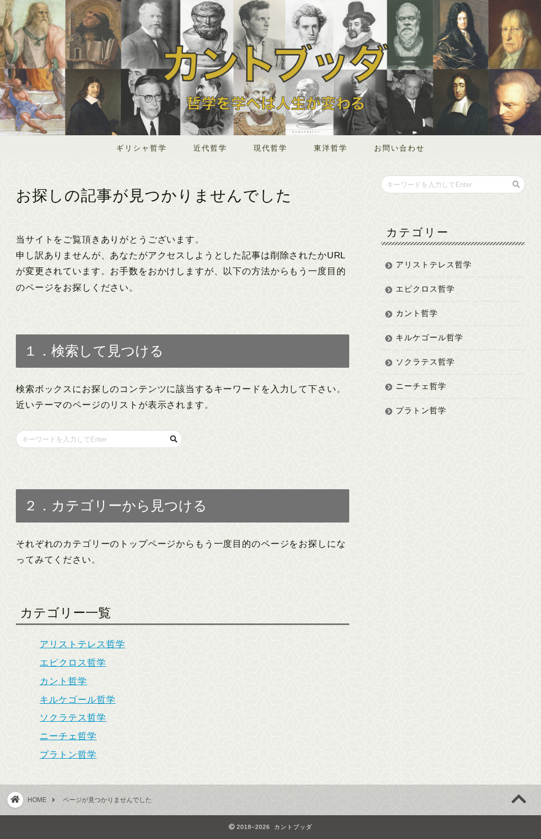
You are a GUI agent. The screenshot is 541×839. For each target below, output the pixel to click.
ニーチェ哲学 (68, 736)
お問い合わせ (399, 148)
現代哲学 (270, 148)
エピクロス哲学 (73, 663)
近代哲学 (210, 148)
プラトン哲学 (68, 755)
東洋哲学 (331, 148)
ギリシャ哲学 (141, 148)
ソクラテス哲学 (73, 718)
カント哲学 (63, 681)
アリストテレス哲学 (82, 644)
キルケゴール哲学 (78, 700)
